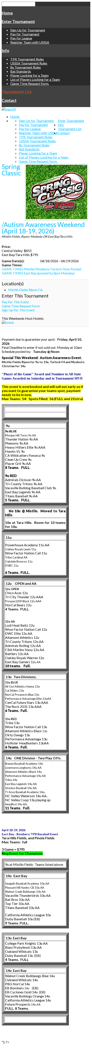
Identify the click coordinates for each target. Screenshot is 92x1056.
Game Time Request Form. (29, 83)
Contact (9, 100)
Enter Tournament (18, 21)
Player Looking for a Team (29, 75)
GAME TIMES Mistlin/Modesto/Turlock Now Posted (41, 269)
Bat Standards (20, 71)
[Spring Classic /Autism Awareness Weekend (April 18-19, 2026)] (56, 192)
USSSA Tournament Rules (28, 63)
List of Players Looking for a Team (35, 79)
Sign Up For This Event (18, 310)
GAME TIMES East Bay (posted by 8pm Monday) (38, 273)
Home (7, 13)
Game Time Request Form (21, 306)
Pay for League (21, 38)
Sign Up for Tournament (27, 30)
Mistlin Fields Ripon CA (25, 290)
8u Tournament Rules (25, 67)
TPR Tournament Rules (27, 59)
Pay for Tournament (24, 34)
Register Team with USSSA (29, 42)
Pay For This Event (15, 302)
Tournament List (17, 91)
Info (5, 50)
